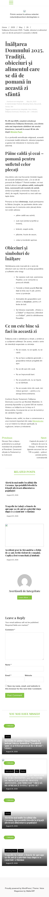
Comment (10, 630)
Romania (23, 112)
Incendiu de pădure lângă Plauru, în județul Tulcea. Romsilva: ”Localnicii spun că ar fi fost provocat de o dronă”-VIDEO (24, 744)
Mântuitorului (37, 421)
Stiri (11, 107)
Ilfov (17, 771)
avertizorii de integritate (19, 109)
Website (28, 675)
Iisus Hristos (32, 109)
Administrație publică (14, 104)
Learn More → (25, 597)
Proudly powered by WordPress (18, 888)
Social (7, 107)
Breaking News (28, 104)
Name (8, 665)
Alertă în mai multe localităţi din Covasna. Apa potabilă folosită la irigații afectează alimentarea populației (21, 486)
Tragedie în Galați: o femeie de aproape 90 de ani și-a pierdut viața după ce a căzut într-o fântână (23, 509)
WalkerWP (30, 891)
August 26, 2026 (12, 752)
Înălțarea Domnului (12, 112)
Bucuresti (37, 104)
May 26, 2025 (31, 102)
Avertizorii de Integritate (15, 102)
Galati (21, 851)
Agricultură (9, 771)
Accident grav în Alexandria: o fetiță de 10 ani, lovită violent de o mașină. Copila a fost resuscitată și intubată (23, 553)
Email (8, 675)
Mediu (23, 771)
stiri (28, 112)
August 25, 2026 (12, 495)
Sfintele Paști (16, 132)
